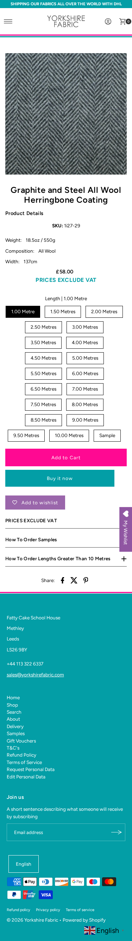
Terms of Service (24, 762)
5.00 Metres (85, 358)
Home (13, 697)
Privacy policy (48, 910)
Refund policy (18, 910)
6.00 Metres (85, 373)
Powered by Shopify (84, 920)
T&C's (13, 748)
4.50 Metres (43, 358)
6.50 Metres (43, 389)
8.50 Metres (43, 420)
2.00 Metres (104, 311)
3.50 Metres (43, 342)
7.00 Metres (85, 389)
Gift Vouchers (21, 741)
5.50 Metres (43, 373)
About (13, 719)
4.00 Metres (85, 342)
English (23, 864)
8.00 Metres (85, 404)
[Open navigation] (8, 21)
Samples (16, 733)
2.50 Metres (43, 327)
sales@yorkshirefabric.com (35, 674)
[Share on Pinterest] (86, 579)
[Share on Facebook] (62, 579)
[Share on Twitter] (74, 579)
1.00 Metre (22, 311)
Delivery (15, 726)
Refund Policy (21, 755)
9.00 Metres (85, 420)
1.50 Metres (62, 311)
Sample (107, 435)
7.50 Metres (43, 404)
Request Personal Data (31, 769)
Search (14, 712)
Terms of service (80, 910)
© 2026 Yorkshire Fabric (32, 920)
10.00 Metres (69, 435)
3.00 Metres (85, 327)
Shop (12, 705)
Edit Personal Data (26, 776)
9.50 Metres (26, 435)
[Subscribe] (116, 832)
